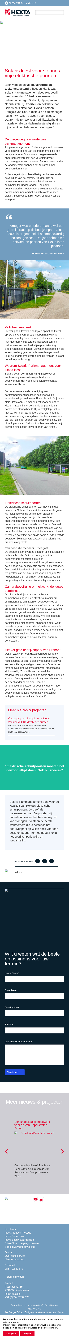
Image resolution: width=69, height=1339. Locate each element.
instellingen (50, 1327)
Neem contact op (14, 1259)
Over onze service (15, 1256)
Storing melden (15, 1276)
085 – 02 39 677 (14, 1268)
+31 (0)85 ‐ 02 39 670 (17, 1297)
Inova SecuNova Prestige (19, 1239)
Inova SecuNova (14, 1236)
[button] (37, 861)
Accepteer (11, 1334)
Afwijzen (27, 1334)
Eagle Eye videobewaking (20, 1246)
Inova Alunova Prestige (18, 1232)
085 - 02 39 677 (27, 3)
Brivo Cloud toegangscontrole (22, 1243)
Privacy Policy (24, 1312)
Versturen (12, 1072)
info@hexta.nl (13, 1293)
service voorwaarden (45, 1312)
